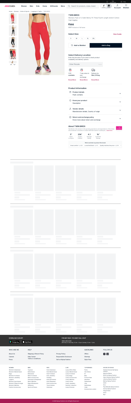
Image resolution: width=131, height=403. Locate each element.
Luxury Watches (70, 379)
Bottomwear (31, 372)
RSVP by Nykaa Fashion (110, 375)
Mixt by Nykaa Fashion (109, 381)
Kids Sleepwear (51, 381)
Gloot (104, 392)
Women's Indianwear (15, 370)
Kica (104, 385)
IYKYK (104, 383)
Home (10, 11)
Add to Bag (106, 45)
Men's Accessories (33, 377)
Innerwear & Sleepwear (34, 379)
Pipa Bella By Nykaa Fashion (111, 387)
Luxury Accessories (71, 377)
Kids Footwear (51, 373)
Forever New (88, 377)
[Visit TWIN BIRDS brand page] (119, 128)
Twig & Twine (106, 390)
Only (85, 383)
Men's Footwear (32, 375)
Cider (86, 387)
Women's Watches (14, 385)
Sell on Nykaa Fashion (63, 359)
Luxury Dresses (70, 387)
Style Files (87, 359)
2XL (93, 38)
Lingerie (11, 379)
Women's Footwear (14, 375)
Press (11, 359)
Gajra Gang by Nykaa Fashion (111, 377)
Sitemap (87, 356)
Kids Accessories (52, 383)
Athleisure (31, 385)
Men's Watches (32, 381)
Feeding (49, 377)
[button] (106, 6)
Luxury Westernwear (71, 372)
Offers (86, 354)
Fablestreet (87, 381)
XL (88, 38)
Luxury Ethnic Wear (71, 370)
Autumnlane (87, 385)
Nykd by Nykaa (107, 373)
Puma (86, 370)
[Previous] (11, 64)
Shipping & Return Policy (36, 354)
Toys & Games (51, 385)
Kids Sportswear (51, 379)
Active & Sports (24, 11)
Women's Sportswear (15, 381)
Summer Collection (71, 385)
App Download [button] (113, 1)
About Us (12, 354)
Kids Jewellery (51, 375)
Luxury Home (69, 381)
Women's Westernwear (15, 372)
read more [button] (109, 130)
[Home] (10, 6)
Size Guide (117, 34)
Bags (10, 373)
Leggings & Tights (36, 11)
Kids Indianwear (51, 370)
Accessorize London (90, 389)
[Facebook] (108, 354)
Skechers (87, 379)
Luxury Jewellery (70, 383)
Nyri (104, 394)
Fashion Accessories (15, 387)
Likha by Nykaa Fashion (109, 379)
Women (16, 11)
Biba (85, 375)
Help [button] (124, 1)
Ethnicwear (31, 373)
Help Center (32, 356)
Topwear (30, 370)
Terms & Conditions (34, 358)
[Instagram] (104, 354)
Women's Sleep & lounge (16, 383)
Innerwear (49, 387)
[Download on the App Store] (27, 342)
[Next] (15, 64)
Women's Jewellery (14, 377)
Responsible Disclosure (64, 356)
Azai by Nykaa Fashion (109, 388)
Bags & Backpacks (33, 383)
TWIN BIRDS (73, 15)
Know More (72, 80)
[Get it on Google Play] (14, 342)
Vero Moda (87, 372)
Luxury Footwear (70, 373)
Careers (11, 356)
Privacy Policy (60, 354)
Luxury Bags (69, 375)
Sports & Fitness (32, 387)
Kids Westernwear (52, 372)
